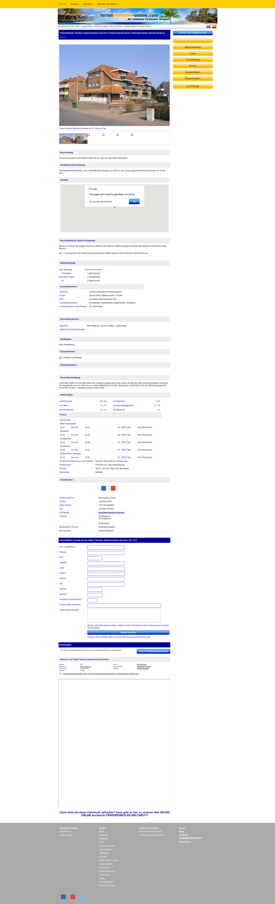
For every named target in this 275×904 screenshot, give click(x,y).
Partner (87, 4)
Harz (101, 842)
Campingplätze (105, 864)
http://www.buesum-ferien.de (111, 512)
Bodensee (103, 835)
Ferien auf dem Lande (108, 860)
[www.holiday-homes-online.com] (208, 26)
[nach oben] (193, 40)
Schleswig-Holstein (100, 26)
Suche (74, 4)
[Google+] (113, 488)
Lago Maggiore (105, 849)
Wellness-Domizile (107, 886)
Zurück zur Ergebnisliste (193, 32)
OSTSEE (103, 857)
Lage (193, 53)
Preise (193, 65)
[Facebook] (103, 488)
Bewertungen (192, 78)
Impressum (185, 841)
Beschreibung (193, 47)
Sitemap (183, 835)
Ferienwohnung (86, 666)
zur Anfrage (192, 86)
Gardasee (103, 839)
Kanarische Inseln (107, 846)
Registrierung (65, 831)
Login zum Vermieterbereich (151, 835)
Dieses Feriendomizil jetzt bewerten (153, 651)
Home (62, 4)
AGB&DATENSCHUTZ (190, 838)
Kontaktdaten (192, 72)
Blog (181, 831)
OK (134, 201)
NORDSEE (104, 853)
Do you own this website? (100, 201)
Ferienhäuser (105, 868)
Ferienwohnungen (107, 871)
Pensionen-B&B (106, 882)
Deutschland (86, 26)
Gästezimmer (105, 875)
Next (174, 87)
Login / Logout (65, 835)
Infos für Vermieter (106, 4)
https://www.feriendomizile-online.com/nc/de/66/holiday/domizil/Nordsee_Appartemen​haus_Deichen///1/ (101, 674)
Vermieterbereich (68, 828)
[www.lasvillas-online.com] (214, 26)
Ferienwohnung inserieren (150, 831)
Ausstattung (193, 59)
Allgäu (102, 831)
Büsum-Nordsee (116, 26)
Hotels (102, 878)
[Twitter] (82, 896)
